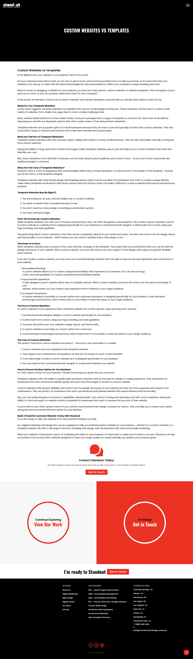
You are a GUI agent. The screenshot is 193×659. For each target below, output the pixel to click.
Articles (65, 609)
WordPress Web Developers (100, 609)
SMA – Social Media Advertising (102, 598)
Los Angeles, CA (140, 605)
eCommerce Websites (98, 613)
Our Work (66, 605)
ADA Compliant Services (99, 617)
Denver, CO (138, 593)
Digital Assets (68, 602)
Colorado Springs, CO (143, 589)
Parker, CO (138, 613)
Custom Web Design (97, 605)
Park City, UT (139, 609)
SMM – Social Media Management (103, 594)
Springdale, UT (139, 617)
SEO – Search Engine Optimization (103, 590)
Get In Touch (118, 572)
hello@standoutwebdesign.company (150, 630)
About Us (66, 590)
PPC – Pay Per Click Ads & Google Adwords (107, 602)
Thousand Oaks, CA (142, 621)
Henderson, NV (139, 597)
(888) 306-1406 (142, 624)
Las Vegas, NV (139, 601)
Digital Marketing (70, 594)
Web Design (67, 598)
